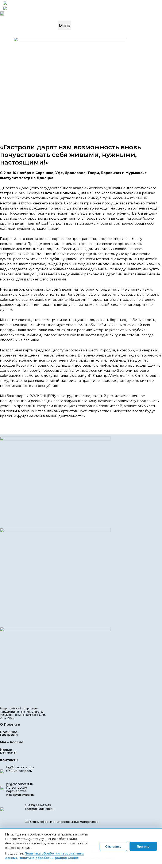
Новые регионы (9, 751)
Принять (143, 846)
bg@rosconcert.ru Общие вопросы (20, 769)
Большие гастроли (9, 733)
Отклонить (113, 846)
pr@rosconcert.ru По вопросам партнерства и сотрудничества (20, 789)
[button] (64, 25)
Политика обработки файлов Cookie (49, 858)
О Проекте (10, 724)
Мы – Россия (11, 742)
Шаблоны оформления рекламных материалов (62, 822)
